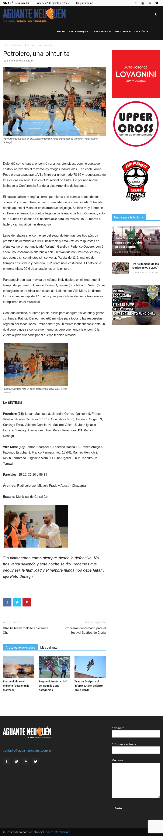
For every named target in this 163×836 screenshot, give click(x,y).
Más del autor (49, 647)
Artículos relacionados (20, 647)
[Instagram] (143, 3)
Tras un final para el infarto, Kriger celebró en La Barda (88, 686)
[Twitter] (157, 3)
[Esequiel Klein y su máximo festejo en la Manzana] (18, 667)
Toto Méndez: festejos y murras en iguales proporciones (133, 242)
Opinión (139, 31)
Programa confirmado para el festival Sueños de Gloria (85, 630)
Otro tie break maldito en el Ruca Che (25, 630)
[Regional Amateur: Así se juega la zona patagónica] (54, 667)
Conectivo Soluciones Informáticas (48, 832)
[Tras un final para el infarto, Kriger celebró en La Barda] (90, 667)
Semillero (121, 31)
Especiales (101, 31)
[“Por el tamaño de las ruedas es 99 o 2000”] (120, 268)
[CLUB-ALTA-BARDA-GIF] (136, 324)
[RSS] (150, 3)
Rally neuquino (84, 2)
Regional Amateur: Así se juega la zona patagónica (52, 686)
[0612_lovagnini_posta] (136, 97)
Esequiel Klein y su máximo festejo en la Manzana (16, 686)
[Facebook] (136, 3)
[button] (155, 15)
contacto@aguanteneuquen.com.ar (27, 750)
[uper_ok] (136, 146)
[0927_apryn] (136, 204)
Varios (17, 45)
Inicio (61, 31)
